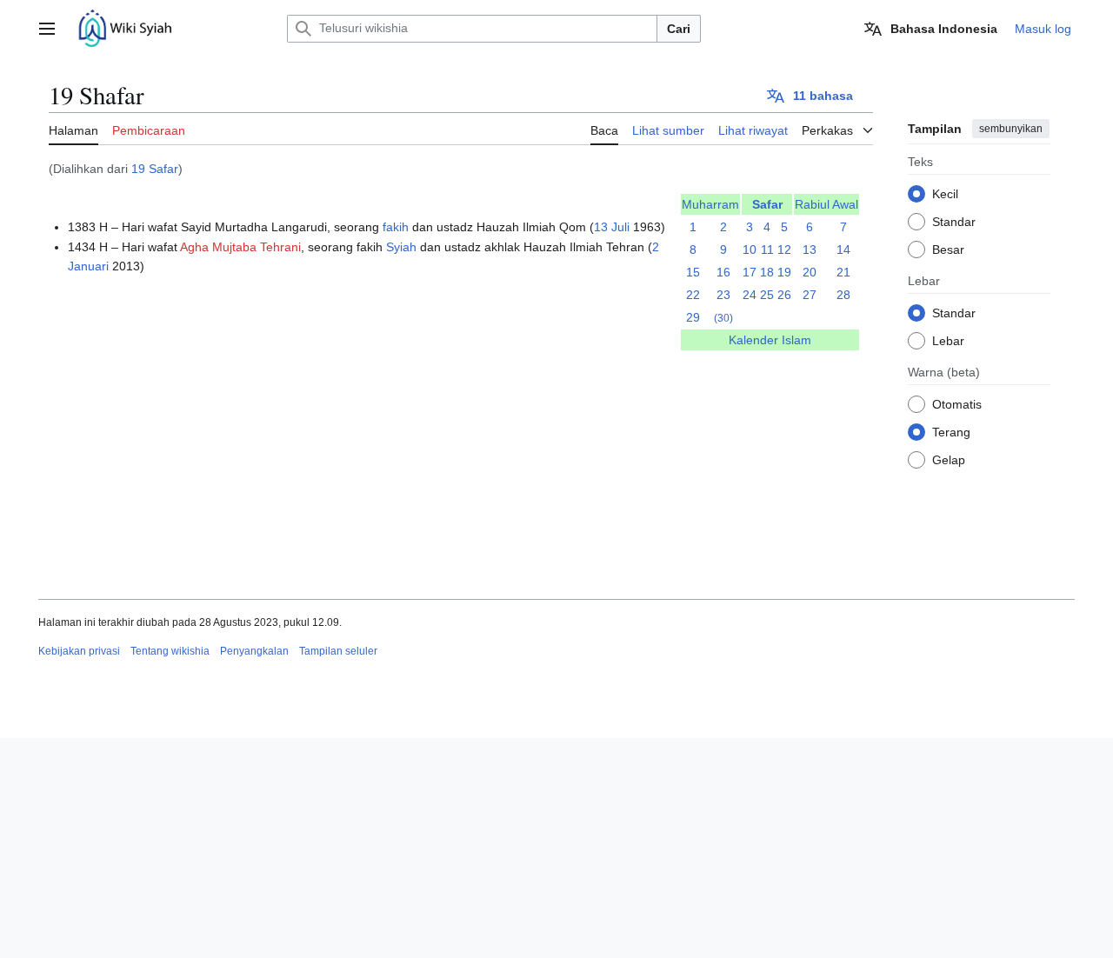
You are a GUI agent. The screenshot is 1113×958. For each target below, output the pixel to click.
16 (723, 272)
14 (843, 249)
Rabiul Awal (826, 204)
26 (784, 295)
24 (749, 295)
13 (809, 249)
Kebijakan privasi (79, 651)
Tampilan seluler (338, 651)
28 (843, 295)
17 (749, 272)
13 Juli (612, 227)
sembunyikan (1011, 129)
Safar (767, 204)
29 (693, 317)
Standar (954, 222)
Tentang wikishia (170, 651)
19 (784, 272)
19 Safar (154, 169)
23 (723, 295)
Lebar (948, 341)
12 (784, 249)
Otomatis (957, 404)
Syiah (401, 247)
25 (767, 295)
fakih (396, 227)
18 (767, 272)
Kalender (753, 340)
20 (809, 272)
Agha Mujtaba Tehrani (240, 247)
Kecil (945, 194)
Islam (796, 340)
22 (693, 295)
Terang (951, 432)
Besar (948, 249)
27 (809, 295)
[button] (47, 29)
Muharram (710, 204)
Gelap (948, 460)
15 (693, 272)
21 (843, 272)
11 (767, 249)
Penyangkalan (254, 651)
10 (749, 249)
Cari (678, 29)
